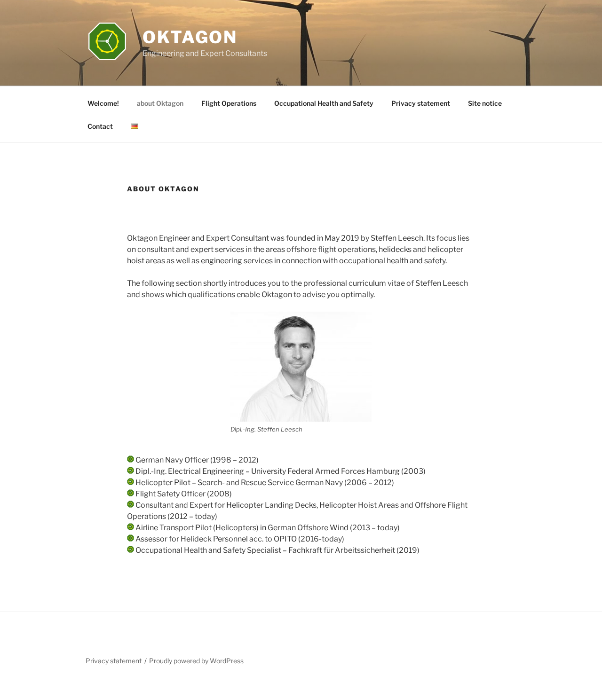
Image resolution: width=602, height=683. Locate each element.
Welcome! (103, 103)
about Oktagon (160, 103)
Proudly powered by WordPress (196, 661)
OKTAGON (190, 37)
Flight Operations (228, 103)
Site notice (485, 103)
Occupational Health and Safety (323, 103)
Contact (100, 126)
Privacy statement (420, 103)
